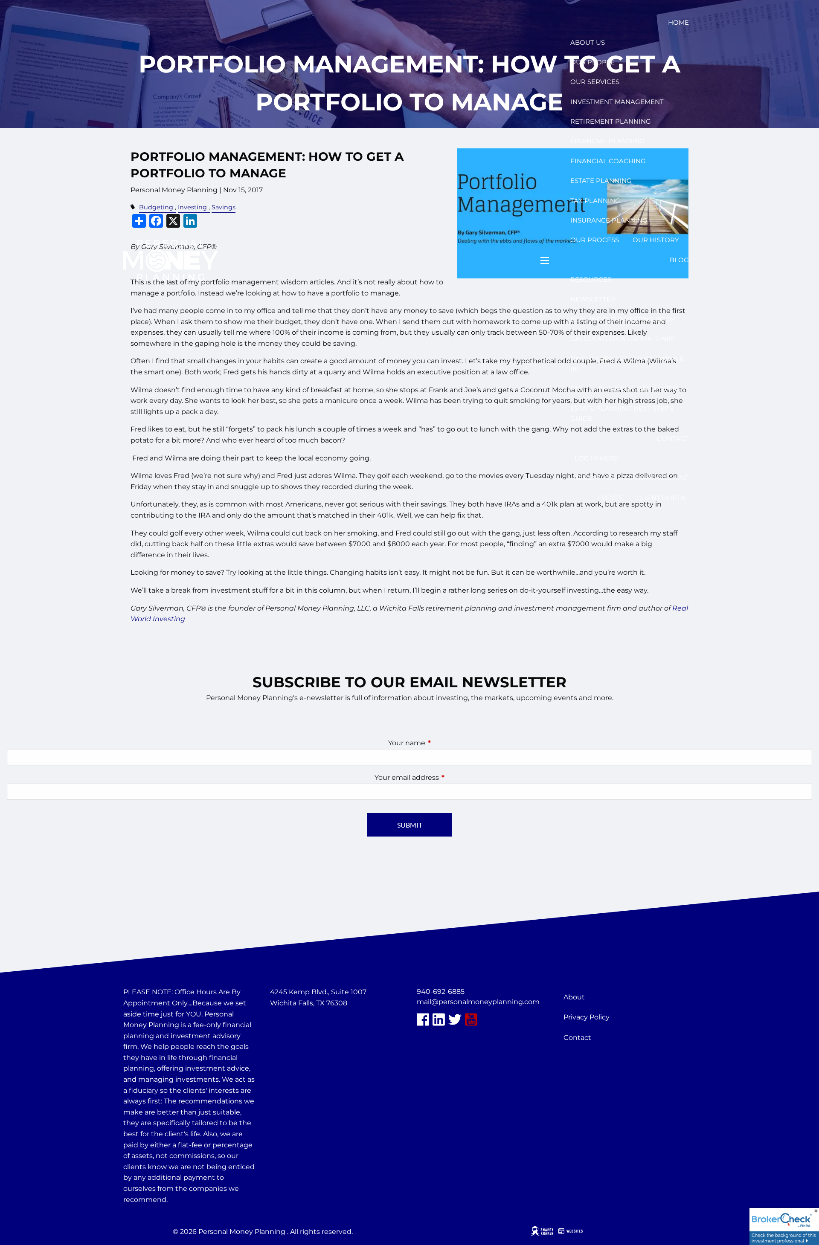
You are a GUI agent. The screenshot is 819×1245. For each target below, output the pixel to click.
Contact (673, 438)
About (574, 997)
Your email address (442, 777)
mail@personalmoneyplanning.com (478, 1002)
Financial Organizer (637, 389)
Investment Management (617, 102)
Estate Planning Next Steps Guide (621, 413)
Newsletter (593, 299)
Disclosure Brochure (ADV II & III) (627, 364)
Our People (592, 62)
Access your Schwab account (632, 478)
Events (610, 498)
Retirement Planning (610, 121)
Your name (442, 743)
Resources (590, 279)
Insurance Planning (609, 220)
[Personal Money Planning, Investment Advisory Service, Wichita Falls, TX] (291, 1024)
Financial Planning (607, 141)
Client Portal (662, 498)
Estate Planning (601, 181)
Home (678, 22)
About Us (587, 42)
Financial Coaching (608, 161)
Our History (656, 240)
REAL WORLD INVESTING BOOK (623, 319)
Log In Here (596, 458)
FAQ (577, 389)
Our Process (594, 240)
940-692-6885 (441, 991)
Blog (679, 260)
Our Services (594, 82)
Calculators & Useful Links (622, 339)
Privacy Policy (586, 1017)
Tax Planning (595, 201)
